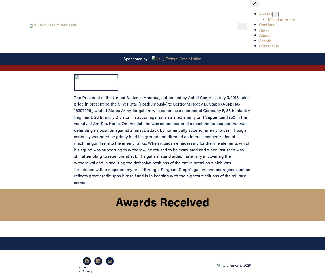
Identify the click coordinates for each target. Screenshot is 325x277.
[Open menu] (242, 26)
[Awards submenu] (275, 14)
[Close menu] (254, 3)
